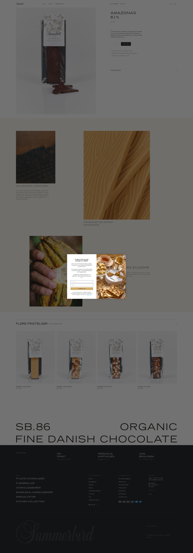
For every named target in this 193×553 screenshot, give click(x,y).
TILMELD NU (82, 288)
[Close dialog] (124, 255)
